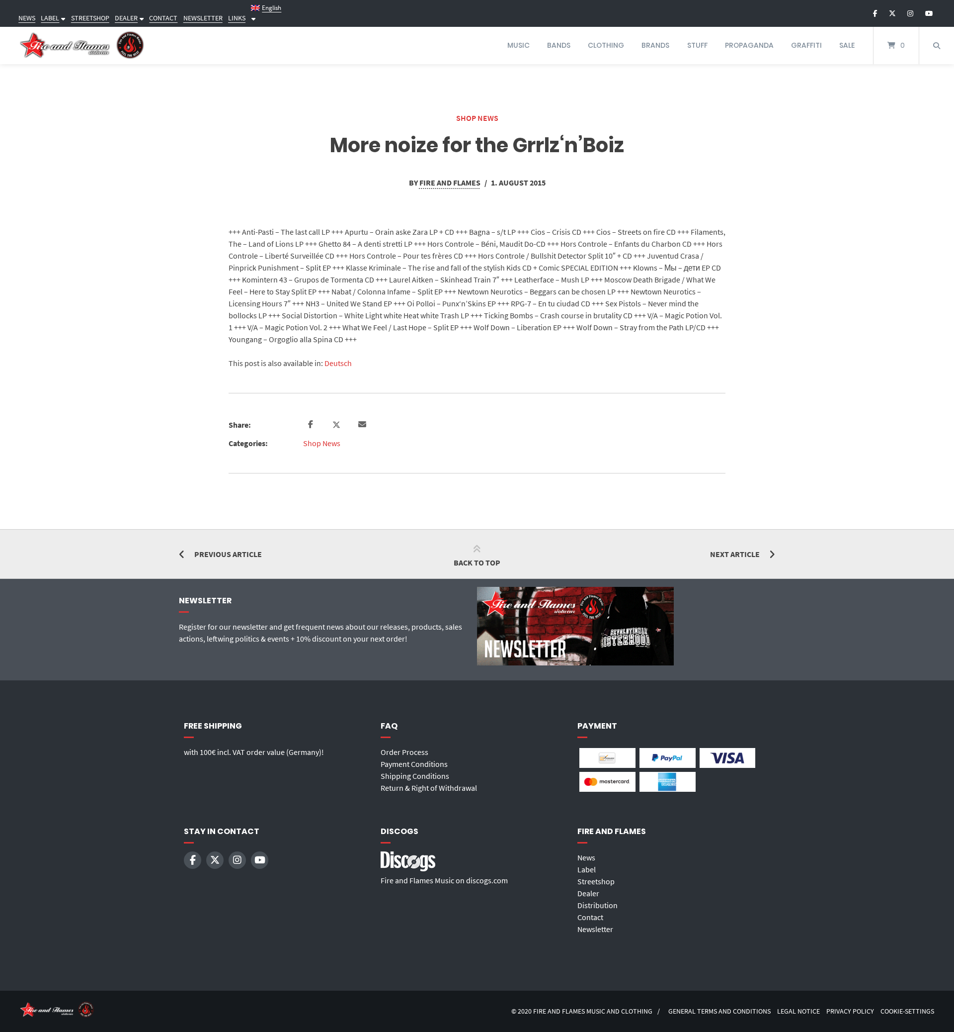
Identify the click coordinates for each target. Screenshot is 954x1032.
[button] (311, 424)
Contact (590, 917)
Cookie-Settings (907, 1011)
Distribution (597, 905)
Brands (655, 45)
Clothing (606, 45)
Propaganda (749, 45)
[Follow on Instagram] (910, 13)
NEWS (26, 17)
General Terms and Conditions (719, 1011)
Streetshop (596, 881)
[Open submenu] (62, 17)
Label (586, 869)
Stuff (697, 45)
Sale (847, 45)
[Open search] (936, 45)
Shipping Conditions (415, 776)
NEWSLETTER (203, 17)
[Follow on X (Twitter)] (892, 13)
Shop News (477, 118)
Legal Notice (798, 1011)
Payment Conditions (414, 764)
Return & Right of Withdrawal (429, 788)
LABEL (50, 17)
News (586, 857)
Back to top (477, 562)
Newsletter (595, 929)
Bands (558, 45)
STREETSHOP (90, 17)
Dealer (588, 893)
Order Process (404, 752)
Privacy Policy (850, 1011)
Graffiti (806, 45)
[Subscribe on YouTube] (929, 13)
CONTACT (163, 17)
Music (518, 45)
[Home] (82, 45)
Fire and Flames (449, 183)
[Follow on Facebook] (875, 13)
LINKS (236, 17)
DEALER (126, 17)
